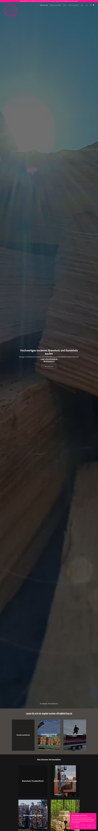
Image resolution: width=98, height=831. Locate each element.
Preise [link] (64, 5)
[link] (10, 4)
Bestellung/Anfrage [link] (74, 5)
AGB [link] (86, 5)
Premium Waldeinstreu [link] (55, 5)
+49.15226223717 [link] (53, 704)
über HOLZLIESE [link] (44, 5)
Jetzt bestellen (49, 366)
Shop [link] (82, 5)
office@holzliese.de (51, 359)
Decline (77, 826)
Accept (89, 826)
